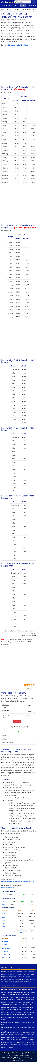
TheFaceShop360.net (26, 1032)
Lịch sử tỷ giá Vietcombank (16, 1022)
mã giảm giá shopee (23, 1037)
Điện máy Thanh (17, 1040)
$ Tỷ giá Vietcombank (8, 908)
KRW (3, 927)
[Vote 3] (29, 685)
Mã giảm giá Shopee (18, 1035)
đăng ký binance (8, 1047)
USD (3, 914)
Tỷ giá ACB (10, 1002)
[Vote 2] (27, 685)
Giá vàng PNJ (29, 990)
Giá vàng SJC (12, 990)
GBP (3, 920)
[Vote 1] (25, 685)
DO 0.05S (5, 951)
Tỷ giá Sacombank (19, 997)
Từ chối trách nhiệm (17, 1055)
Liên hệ (27, 1055)
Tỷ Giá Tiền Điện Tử (20, 1042)
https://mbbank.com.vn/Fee (9, 888)
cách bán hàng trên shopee (9, 1037)
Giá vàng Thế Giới (29, 992)
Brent (3, 904)
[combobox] (22, 1)
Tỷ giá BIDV (10, 997)
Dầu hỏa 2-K (6, 958)
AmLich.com (15, 1032)
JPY (3, 924)
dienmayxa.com (8, 1045)
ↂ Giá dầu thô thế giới (9, 898)
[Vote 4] (31, 685)
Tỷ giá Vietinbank (22, 995)
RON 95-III (5, 945)
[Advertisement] (18, 65)
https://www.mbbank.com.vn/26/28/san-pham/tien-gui (18, 882)
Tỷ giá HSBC (17, 1002)
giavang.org (17, 1045)
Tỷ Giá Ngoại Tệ (9, 1042)
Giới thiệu (7, 1053)
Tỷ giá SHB (29, 997)
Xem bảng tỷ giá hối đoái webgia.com (24, 932)
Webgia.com (20, 1058)
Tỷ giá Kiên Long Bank (28, 1002)
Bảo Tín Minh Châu (18, 992)
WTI (3, 901)
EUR (3, 917)
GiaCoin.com (24, 1045)
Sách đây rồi (8, 1040)
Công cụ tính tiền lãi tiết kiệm (18, 45)
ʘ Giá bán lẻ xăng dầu (9, 935)
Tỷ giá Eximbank (25, 1000)
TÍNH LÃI (17, 721)
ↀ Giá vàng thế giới (8, 892)
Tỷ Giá (25, 1040)
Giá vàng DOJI (20, 990)
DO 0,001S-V (6, 955)
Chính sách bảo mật (17, 1053)
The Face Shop (29, 1035)
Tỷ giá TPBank (16, 1000)
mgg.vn (9, 1035)
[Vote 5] (34, 685)
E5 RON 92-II (6, 948)
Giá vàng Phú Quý (6, 992)
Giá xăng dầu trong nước (17, 1027)
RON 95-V (5, 941)
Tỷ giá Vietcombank (11, 995)
